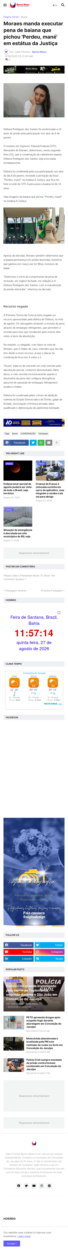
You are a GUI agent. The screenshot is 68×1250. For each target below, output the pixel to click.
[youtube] (34, 1186)
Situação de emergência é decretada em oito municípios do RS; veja (17, 533)
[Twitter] (33, 443)
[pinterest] (49, 1186)
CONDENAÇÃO (28, 433)
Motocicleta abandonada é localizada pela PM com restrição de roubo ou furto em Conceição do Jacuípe (44, 1043)
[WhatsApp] (40, 443)
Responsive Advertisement (34, 552)
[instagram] (42, 1186)
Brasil (24, 17)
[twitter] (26, 1186)
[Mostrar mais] (56, 443)
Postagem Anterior (16, 590)
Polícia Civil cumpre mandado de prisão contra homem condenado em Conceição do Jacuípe (44, 1064)
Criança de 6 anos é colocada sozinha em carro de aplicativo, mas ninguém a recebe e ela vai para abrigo (50, 490)
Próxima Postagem (52, 590)
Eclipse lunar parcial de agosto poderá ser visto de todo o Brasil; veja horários (17, 488)
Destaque (43, 433)
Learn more (24, 1236)
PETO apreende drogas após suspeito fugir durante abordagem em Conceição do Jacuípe (43, 1022)
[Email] (48, 443)
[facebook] (19, 1186)
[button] (5, 5)
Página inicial (10, 17)
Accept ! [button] (12, 1243)
